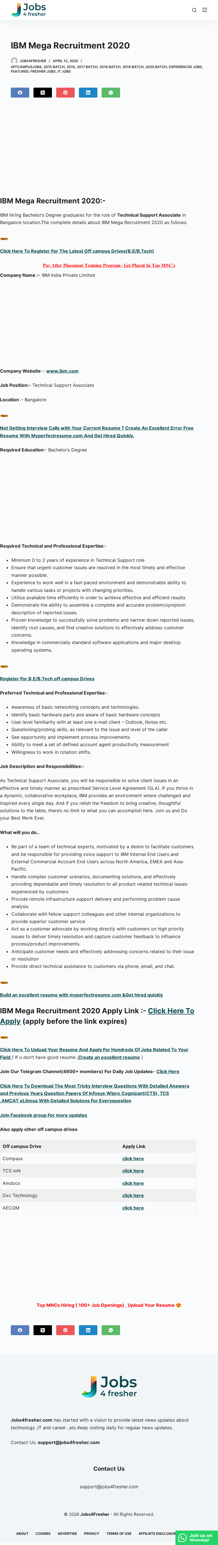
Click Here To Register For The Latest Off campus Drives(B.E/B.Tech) (77, 251)
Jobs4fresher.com (31, 1420)
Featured (19, 71)
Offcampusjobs (26, 67)
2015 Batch (54, 67)
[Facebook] (20, 93)
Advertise (67, 1533)
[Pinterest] (65, 93)
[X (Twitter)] (42, 93)
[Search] (194, 10)
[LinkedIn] (88, 93)
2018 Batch (110, 67)
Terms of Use (118, 1533)
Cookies (43, 1533)
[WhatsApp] (111, 93)
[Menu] (204, 9)
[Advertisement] (109, 151)
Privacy (91, 1533)
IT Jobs (64, 71)
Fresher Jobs (43, 71)
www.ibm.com (62, 371)
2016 (71, 67)
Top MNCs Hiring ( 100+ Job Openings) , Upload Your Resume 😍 (109, 1305)
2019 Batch (133, 67)
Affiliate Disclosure (158, 1533)
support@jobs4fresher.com (109, 1486)
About (22, 1533)
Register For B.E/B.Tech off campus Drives (47, 678)
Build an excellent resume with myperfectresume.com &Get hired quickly (81, 995)
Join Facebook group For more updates (43, 1115)
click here (133, 1158)
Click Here (167, 1071)
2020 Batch (156, 67)
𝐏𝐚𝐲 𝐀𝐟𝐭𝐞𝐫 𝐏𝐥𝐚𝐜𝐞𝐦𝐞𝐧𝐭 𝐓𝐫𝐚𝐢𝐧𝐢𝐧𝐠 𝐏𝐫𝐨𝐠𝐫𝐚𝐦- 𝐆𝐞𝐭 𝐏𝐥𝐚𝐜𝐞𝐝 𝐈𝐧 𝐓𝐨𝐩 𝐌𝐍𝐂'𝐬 (109, 265)
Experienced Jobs (185, 67)
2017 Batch (87, 67)
